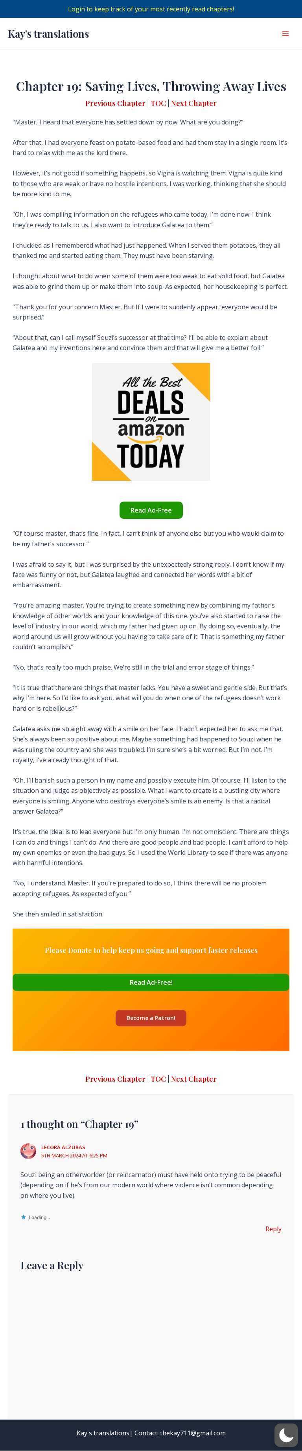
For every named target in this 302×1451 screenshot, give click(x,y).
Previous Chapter (115, 103)
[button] (286, 1435)
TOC (158, 103)
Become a (151, 1018)
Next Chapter (194, 103)
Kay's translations (48, 33)
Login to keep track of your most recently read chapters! (151, 9)
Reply (273, 1229)
